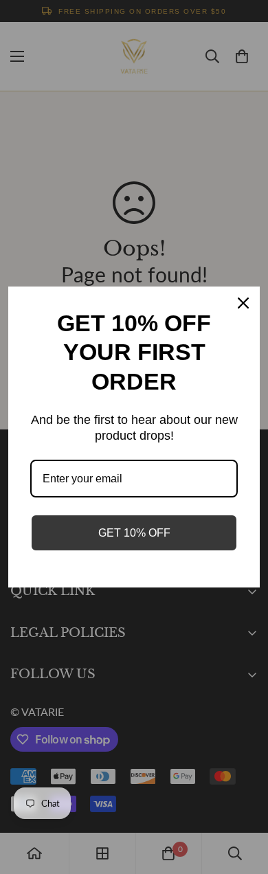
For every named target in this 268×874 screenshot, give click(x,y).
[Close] (243, 303)
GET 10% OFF (134, 533)
